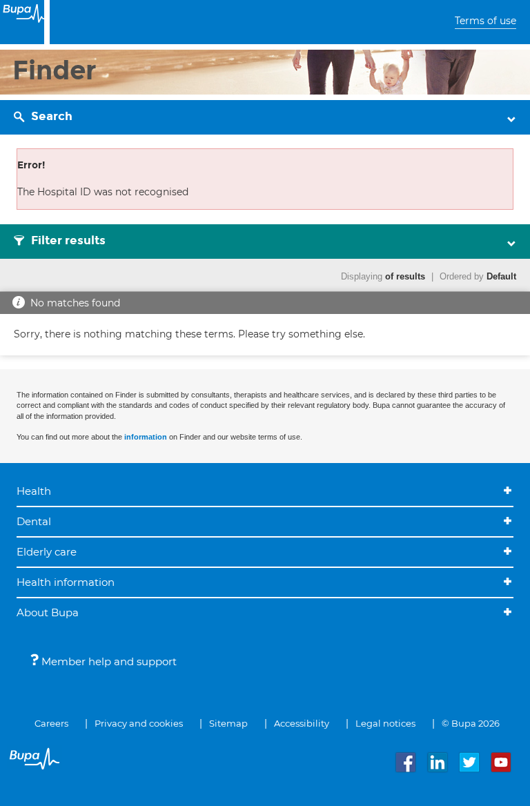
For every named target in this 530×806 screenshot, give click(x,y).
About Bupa (48, 612)
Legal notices (385, 723)
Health (34, 491)
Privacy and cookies (139, 723)
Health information (66, 582)
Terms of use (485, 20)
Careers (51, 723)
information (145, 437)
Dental (34, 521)
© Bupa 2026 (471, 723)
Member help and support (108, 661)
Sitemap (228, 723)
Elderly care (47, 551)
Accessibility (301, 723)
